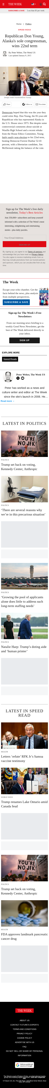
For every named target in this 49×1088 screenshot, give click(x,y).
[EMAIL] (23, 378)
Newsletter (42, 104)
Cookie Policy (24, 1038)
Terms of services (35, 252)
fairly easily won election (14, 137)
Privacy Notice (37, 254)
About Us (24, 1020)
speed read (24, 30)
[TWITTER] (18, 378)
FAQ (24, 1047)
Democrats (7, 112)
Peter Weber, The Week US (23, 52)
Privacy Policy (24, 1033)
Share (8, 104)
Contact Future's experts (24, 1025)
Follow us (28, 104)
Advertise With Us (24, 1042)
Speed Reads (10, 359)
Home (19, 24)
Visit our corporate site (34, 1077)
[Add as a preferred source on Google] (24, 1065)
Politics (28, 24)
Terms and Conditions (24, 1029)
